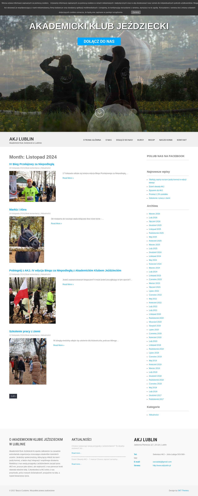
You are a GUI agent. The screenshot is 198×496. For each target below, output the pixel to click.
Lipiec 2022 (154, 291)
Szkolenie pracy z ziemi (24, 331)
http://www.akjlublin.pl (162, 465)
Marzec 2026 (154, 214)
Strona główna (92, 139)
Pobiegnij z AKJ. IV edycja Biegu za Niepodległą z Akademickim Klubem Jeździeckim (65, 270)
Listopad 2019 (155, 345)
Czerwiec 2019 (155, 357)
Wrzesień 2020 (155, 322)
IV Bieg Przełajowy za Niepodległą (31, 164)
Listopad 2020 (155, 314)
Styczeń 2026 (154, 221)
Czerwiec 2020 (155, 333)
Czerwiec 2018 (155, 384)
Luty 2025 (153, 248)
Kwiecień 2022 (155, 303)
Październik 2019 (156, 349)
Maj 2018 (153, 388)
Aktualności (46, 168)
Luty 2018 (153, 391)
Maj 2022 (153, 299)
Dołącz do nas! (124, 139)
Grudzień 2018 (155, 376)
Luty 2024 (153, 272)
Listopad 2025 (155, 229)
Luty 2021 (153, 310)
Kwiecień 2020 (155, 337)
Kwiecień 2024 (155, 264)
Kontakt (182, 139)
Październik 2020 (156, 318)
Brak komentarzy (32, 168)
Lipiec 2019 (154, 353)
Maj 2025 (153, 237)
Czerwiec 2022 (155, 295)
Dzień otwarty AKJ (156, 186)
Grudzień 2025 (155, 225)
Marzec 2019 (154, 368)
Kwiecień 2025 (155, 241)
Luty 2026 (153, 218)
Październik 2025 (156, 233)
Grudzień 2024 (155, 252)
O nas (108, 139)
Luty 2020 (153, 341)
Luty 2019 (153, 372)
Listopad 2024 (155, 256)
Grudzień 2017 (155, 395)
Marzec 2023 (154, 283)
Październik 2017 (156, 399)
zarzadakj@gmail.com (162, 462)
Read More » (68, 178)
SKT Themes (183, 491)
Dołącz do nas (99, 41)
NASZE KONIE (165, 139)
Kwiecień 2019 (155, 364)
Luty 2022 (153, 306)
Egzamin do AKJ (156, 190)
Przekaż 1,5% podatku (158, 194)
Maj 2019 (153, 361)
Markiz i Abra (17, 209)
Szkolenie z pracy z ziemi (159, 198)
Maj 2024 (153, 260)
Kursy (140, 139)
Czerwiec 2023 (155, 279)
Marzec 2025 (154, 245)
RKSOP (151, 139)
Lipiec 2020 (154, 330)
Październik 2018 (156, 380)
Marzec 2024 (154, 268)
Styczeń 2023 (154, 287)
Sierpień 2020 (155, 326)
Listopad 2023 (155, 276)
